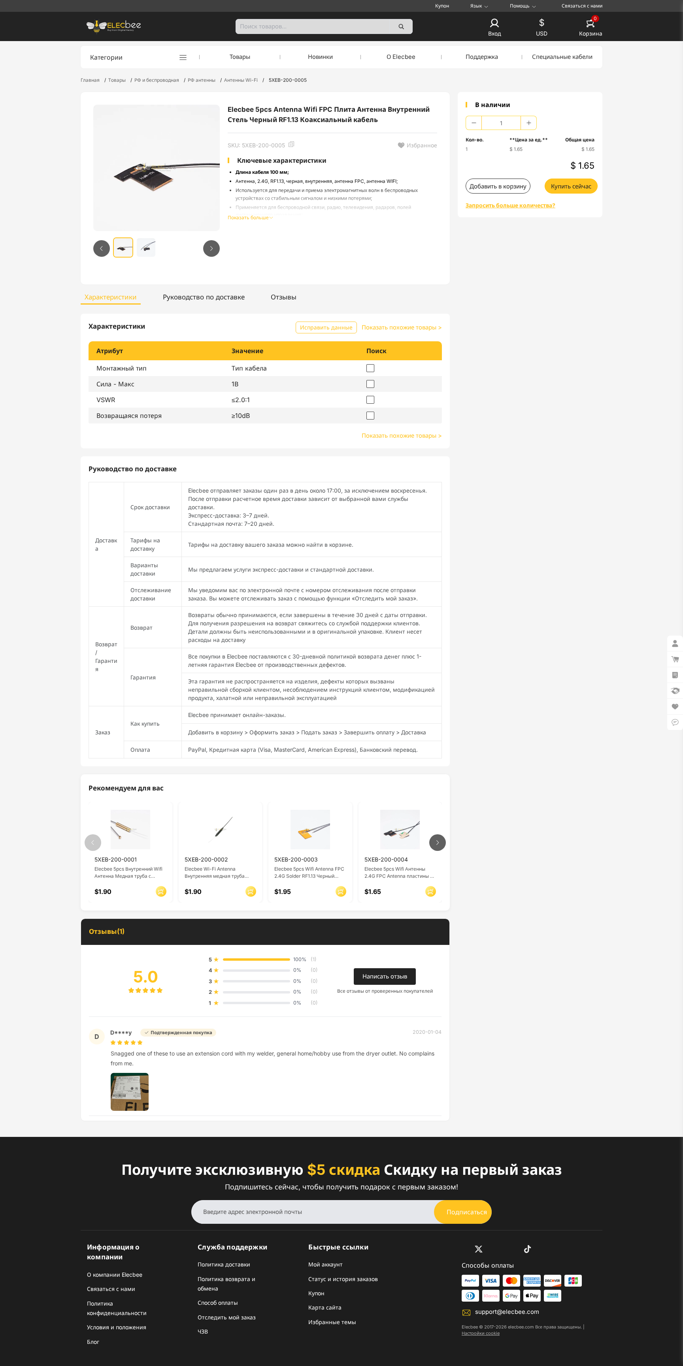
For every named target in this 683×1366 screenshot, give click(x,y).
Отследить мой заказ (227, 1317)
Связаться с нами (582, 6)
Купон (442, 6)
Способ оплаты (218, 1302)
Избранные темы (332, 1322)
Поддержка (482, 56)
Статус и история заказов (343, 1279)
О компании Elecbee (114, 1274)
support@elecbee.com (507, 1311)
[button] (494, 28)
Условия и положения (116, 1327)
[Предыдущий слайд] (101, 248)
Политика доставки (224, 1264)
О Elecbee (401, 56)
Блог (93, 1341)
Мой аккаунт (325, 1264)
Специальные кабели (562, 56)
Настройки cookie (481, 1333)
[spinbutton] (501, 122)
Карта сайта (325, 1307)
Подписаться (467, 1212)
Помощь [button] (520, 6)
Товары (240, 56)
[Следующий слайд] (211, 248)
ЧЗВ (203, 1331)
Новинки (320, 56)
